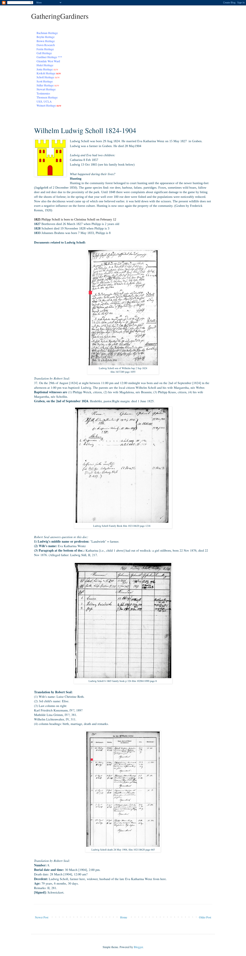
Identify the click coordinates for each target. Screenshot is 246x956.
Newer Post (41, 917)
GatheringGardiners (60, 16)
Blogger (138, 947)
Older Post (205, 917)
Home (123, 917)
